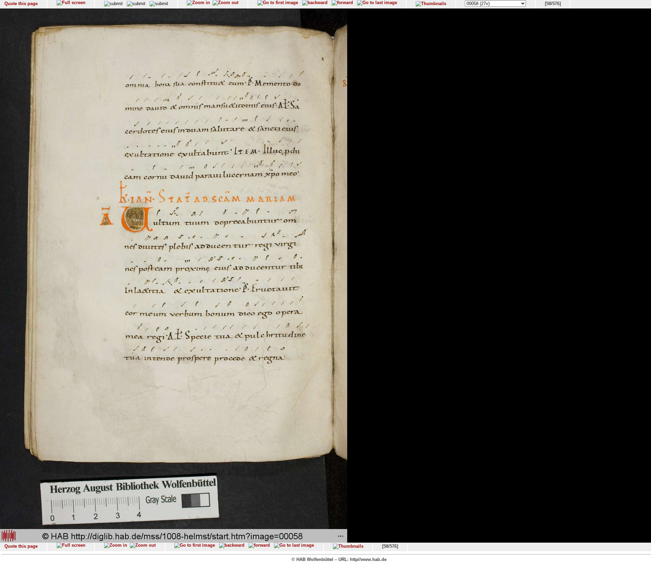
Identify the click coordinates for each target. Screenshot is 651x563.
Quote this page (21, 3)
